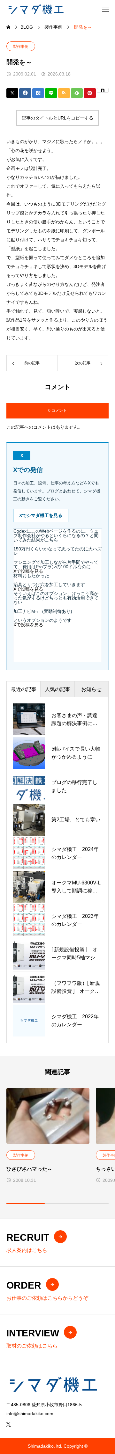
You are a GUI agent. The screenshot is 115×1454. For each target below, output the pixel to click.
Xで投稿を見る (28, 571)
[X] (8, 1424)
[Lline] (51, 93)
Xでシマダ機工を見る (40, 515)
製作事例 (20, 46)
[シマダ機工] (35, 9)
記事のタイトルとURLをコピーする (57, 117)
